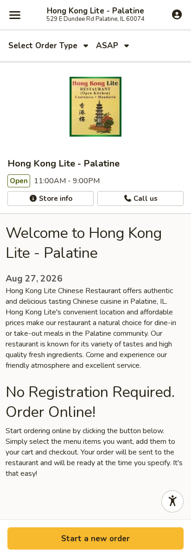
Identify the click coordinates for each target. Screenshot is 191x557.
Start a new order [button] (95, 538)
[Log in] (176, 14)
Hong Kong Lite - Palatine (95, 11)
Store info (54, 198)
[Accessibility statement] (172, 501)
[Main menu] (15, 15)
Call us (145, 198)
